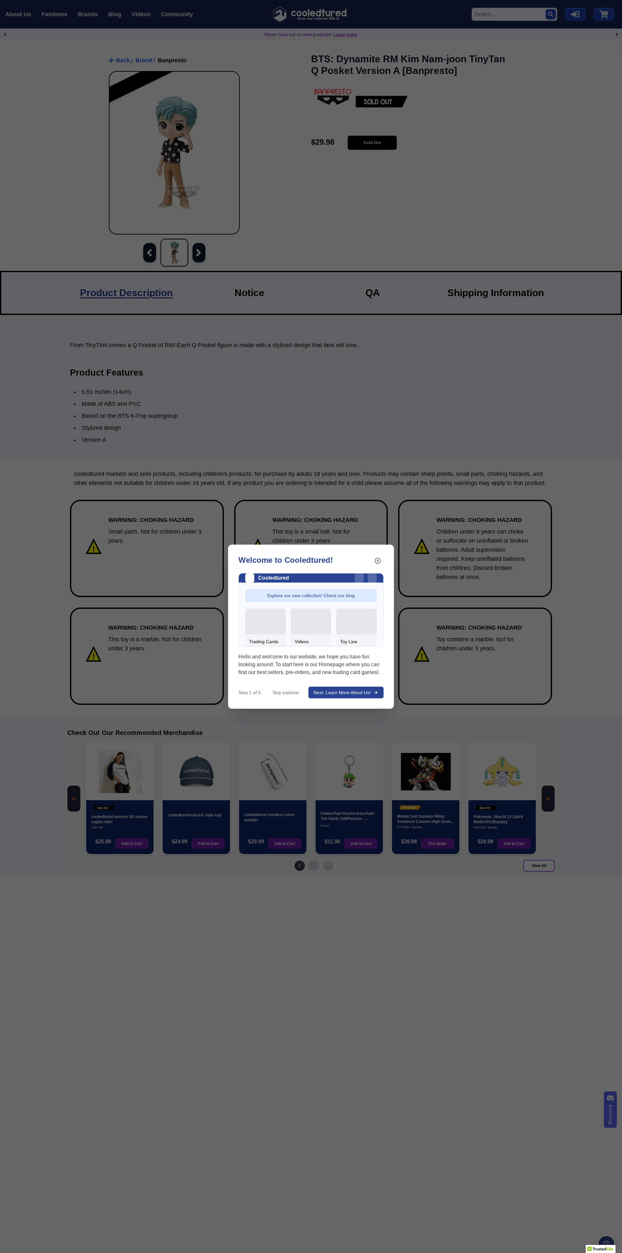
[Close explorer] (378, 561)
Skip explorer (285, 692)
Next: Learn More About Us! (342, 692)
